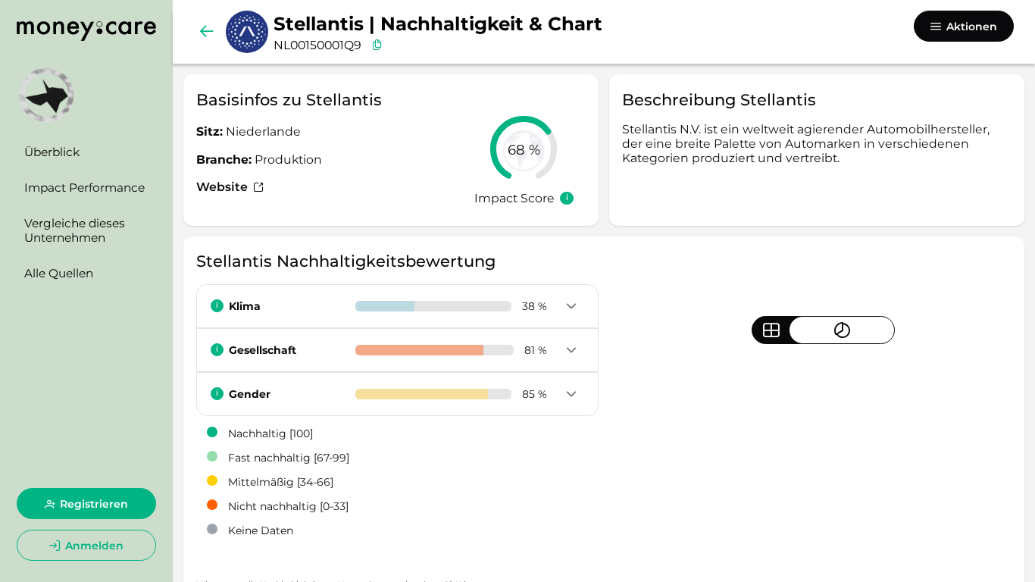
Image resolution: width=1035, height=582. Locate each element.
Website (223, 187)
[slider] (523, 149)
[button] (571, 307)
